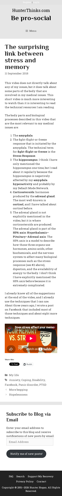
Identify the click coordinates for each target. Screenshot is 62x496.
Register (27, 2)
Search (20, 476)
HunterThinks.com (31, 10)
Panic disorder (28, 385)
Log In (36, 2)
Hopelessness (18, 394)
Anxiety (14, 380)
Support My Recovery (40, 476)
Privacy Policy (25, 481)
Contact (41, 481)
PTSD (42, 385)
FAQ (11, 476)
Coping (26, 380)
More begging (18, 389)
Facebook (11, 385)
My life (14, 375)
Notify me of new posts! (26, 454)
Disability (38, 380)
